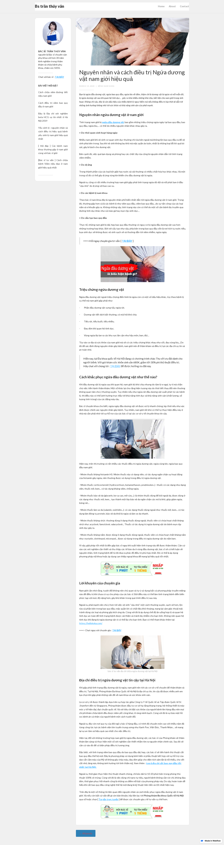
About (172, 6)
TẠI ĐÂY (115, 366)
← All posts (85, 833)
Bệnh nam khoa (106, 86)
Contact (184, 6)
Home (161, 6)
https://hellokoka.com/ (90, 623)
